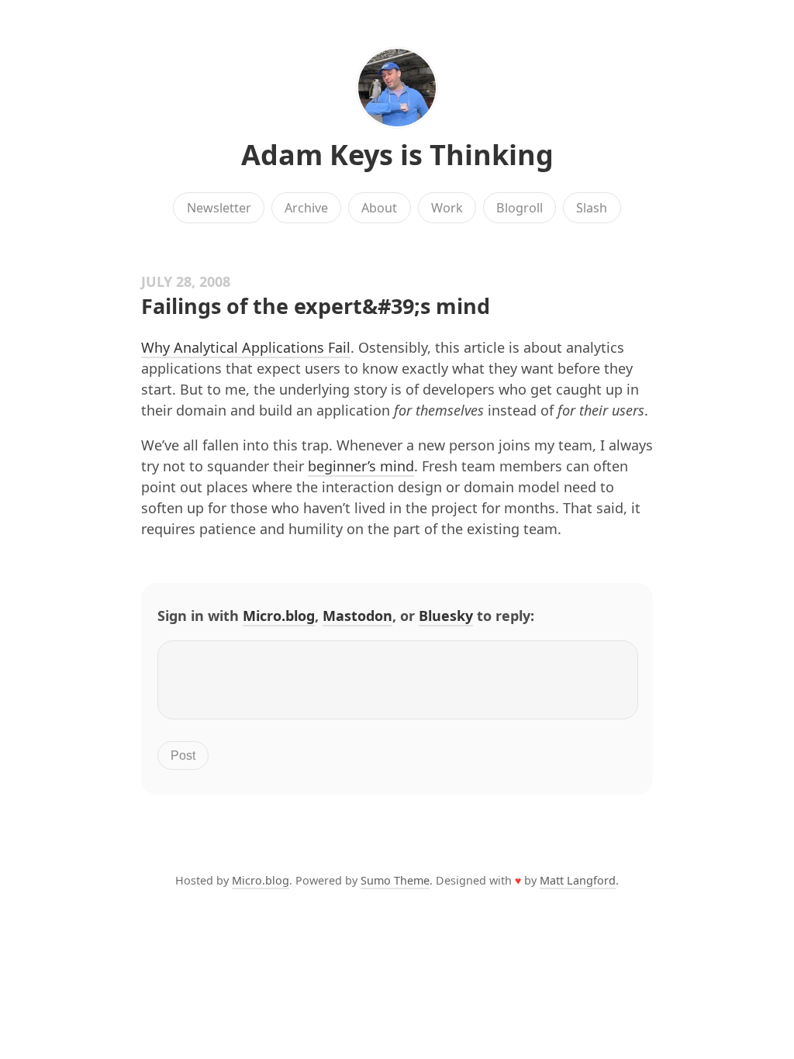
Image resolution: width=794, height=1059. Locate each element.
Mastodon (357, 615)
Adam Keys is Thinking (397, 155)
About (379, 207)
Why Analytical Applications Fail (245, 347)
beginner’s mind (361, 466)
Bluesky (446, 615)
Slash (591, 207)
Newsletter (219, 207)
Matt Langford (578, 880)
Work (447, 207)
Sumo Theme (395, 880)
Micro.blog (279, 615)
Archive (306, 207)
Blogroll (519, 207)
